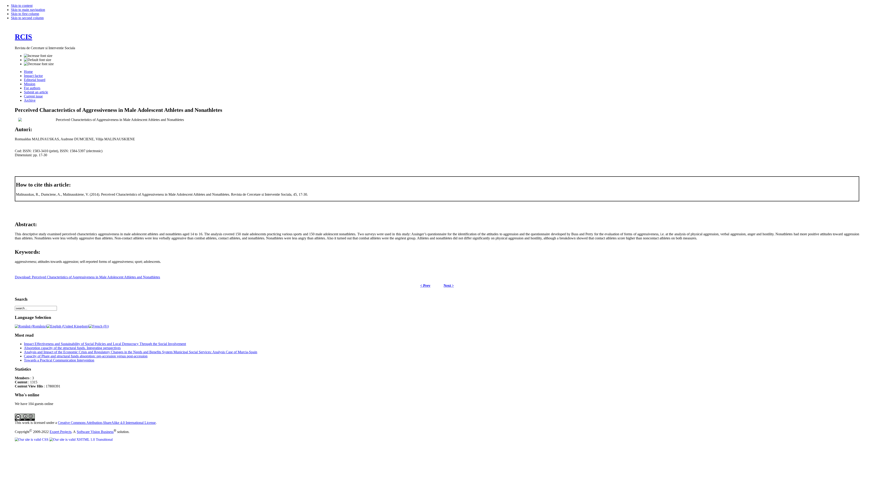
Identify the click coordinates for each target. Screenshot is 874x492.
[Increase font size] (38, 56)
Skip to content (22, 6)
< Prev (425, 285)
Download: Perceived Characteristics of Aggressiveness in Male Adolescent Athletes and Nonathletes (87, 277)
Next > (449, 285)
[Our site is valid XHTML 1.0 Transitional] (81, 439)
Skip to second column (27, 18)
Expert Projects (60, 432)
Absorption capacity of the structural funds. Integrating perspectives (72, 348)
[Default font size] (37, 60)
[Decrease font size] (39, 64)
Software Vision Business (95, 432)
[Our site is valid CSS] (32, 439)
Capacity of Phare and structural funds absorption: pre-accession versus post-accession (85, 356)
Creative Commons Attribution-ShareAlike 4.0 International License (107, 423)
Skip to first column (25, 14)
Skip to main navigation (28, 10)
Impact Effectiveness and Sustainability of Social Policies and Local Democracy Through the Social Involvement (105, 344)
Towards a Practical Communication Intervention (59, 360)
